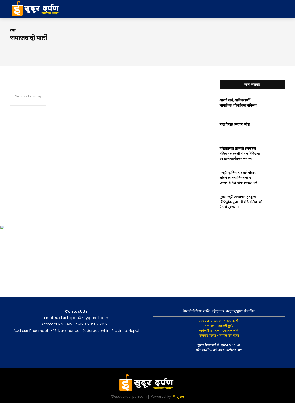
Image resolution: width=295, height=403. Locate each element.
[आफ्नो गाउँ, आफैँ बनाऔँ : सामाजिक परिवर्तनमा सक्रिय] (275, 105)
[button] (248, 9)
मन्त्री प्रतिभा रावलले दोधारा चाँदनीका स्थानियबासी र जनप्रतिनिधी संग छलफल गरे (238, 177)
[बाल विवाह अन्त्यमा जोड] (275, 129)
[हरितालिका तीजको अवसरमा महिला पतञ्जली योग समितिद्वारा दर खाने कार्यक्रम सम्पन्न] (275, 153)
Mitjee (178, 396)
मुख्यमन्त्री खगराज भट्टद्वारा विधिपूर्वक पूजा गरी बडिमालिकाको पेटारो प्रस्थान (241, 201)
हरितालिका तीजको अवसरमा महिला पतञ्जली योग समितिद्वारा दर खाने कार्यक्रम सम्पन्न (240, 153)
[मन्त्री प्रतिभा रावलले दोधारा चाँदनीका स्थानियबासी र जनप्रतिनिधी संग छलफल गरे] (275, 177)
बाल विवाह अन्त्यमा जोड (235, 124)
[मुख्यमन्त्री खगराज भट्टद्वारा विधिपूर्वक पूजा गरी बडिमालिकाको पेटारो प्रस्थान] (275, 201)
